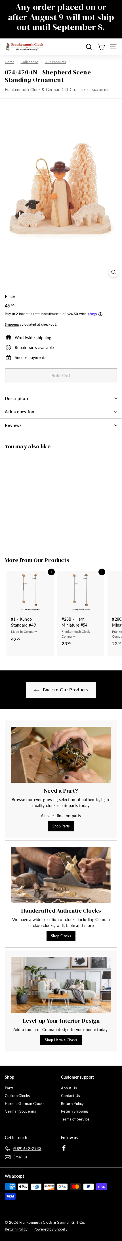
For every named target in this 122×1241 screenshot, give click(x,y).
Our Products (55, 62)
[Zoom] (113, 272)
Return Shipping (74, 1111)
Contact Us (70, 1095)
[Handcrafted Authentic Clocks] (61, 875)
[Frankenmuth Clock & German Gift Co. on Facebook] (64, 1148)
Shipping (12, 324)
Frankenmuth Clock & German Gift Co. (40, 89)
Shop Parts (61, 826)
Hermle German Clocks (25, 1103)
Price (10, 296)
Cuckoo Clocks (17, 1095)
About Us (69, 1088)
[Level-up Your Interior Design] (61, 985)
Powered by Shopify (50, 1229)
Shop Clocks (61, 936)
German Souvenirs (20, 1111)
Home (9, 62)
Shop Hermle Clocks (61, 1040)
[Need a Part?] (61, 755)
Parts (9, 1088)
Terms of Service (75, 1119)
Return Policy (72, 1103)
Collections (29, 62)
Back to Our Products (65, 689)
